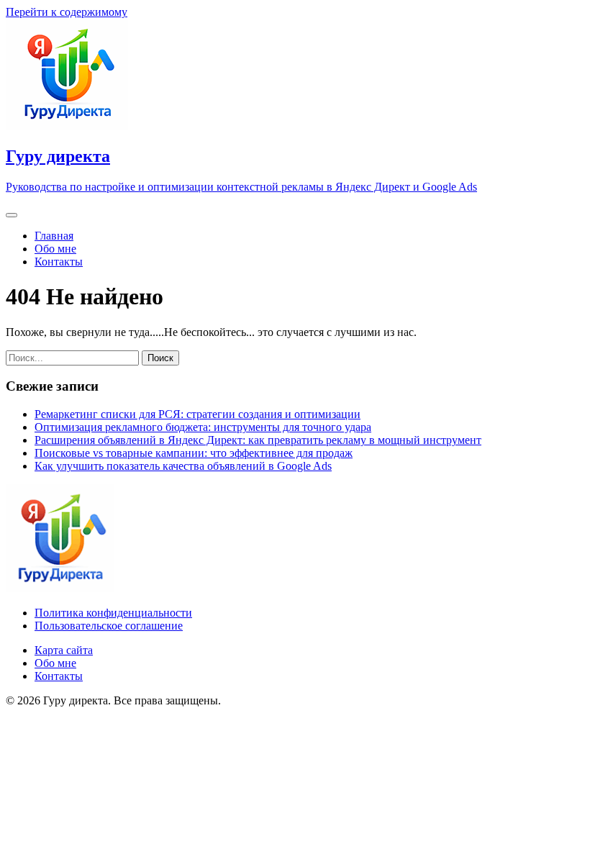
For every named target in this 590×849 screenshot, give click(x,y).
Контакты (59, 261)
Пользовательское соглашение (109, 625)
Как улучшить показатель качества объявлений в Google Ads (183, 466)
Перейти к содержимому (66, 12)
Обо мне (55, 248)
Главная (54, 236)
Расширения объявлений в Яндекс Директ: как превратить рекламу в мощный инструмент (258, 440)
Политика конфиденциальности (113, 613)
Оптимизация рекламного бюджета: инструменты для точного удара (203, 427)
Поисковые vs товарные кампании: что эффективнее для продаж (194, 453)
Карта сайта (64, 650)
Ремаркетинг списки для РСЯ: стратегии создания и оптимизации (197, 414)
